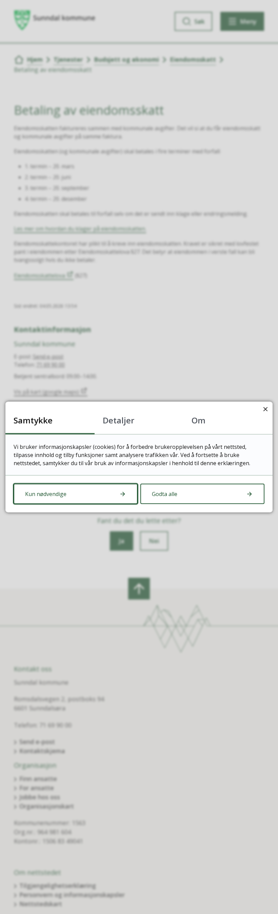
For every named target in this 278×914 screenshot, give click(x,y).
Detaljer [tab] (118, 420)
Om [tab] (198, 420)
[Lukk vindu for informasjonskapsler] (265, 409)
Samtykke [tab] (33, 420)
